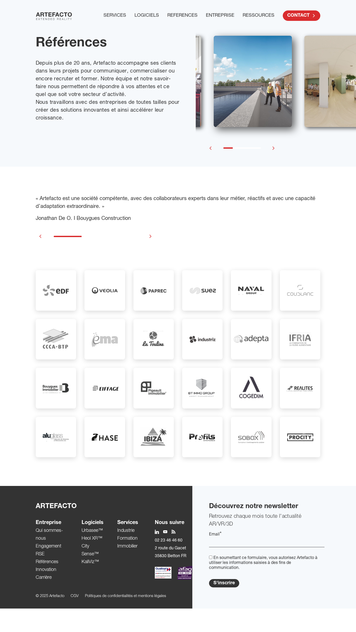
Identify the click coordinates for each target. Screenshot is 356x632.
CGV (75, 596)
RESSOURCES (258, 15)
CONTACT (298, 15)
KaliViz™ (90, 562)
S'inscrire (224, 583)
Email (215, 534)
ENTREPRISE (220, 15)
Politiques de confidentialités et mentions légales (125, 596)
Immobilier (127, 546)
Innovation (46, 570)
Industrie (125, 530)
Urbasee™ (92, 530)
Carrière (44, 577)
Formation (127, 538)
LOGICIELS (146, 15)
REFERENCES (182, 15)
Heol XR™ (92, 538)
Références (47, 562)
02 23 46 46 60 (168, 541)
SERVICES (114, 15)
